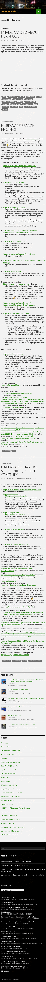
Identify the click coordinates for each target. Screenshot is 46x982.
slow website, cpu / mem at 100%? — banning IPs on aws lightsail (26, 698)
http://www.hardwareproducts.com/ (14, 403)
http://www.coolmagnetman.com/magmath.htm (18, 438)
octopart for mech (31, 139)
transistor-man (6, 875)
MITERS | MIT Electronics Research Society (15, 808)
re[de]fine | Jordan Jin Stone (10, 819)
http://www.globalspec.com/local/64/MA (16, 393)
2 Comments (32, 479)
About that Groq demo (8, 932)
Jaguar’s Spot (5, 777)
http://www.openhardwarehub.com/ (16, 544)
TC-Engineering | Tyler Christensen (13, 827)
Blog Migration (6, 912)
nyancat (6, 107)
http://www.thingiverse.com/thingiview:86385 (18, 575)
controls (30, 96)
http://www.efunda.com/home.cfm (17, 284)
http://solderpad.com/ (11, 513)
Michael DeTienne (7, 804)
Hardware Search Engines (18, 127)
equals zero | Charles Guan (10, 770)
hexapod (20, 101)
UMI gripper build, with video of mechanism (20, 707)
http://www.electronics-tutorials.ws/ (16, 313)
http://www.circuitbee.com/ (13, 529)
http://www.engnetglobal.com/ (14, 207)
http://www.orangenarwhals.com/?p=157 (19, 607)
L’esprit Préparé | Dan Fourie (10, 789)
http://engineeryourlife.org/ (11, 385)
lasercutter (15, 104)
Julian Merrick (5, 781)
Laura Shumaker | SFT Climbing (11, 793)
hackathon (7, 99)
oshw (25, 661)
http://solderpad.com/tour (15, 515)
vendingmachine (31, 107)
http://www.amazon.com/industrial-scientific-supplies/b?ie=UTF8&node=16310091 (20, 231)
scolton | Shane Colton (8, 823)
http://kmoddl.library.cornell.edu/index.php (19, 305)
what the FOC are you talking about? (13, 966)
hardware (29, 99)
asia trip (21, 96)
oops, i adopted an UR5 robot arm (20, 861)
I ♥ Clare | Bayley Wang (8, 773)
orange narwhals (8, 11)
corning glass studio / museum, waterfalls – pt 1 (21, 724)
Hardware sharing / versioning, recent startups (20, 471)
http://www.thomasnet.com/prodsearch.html (19, 166)
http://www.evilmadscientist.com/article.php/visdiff (22, 490)
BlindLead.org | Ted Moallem (10, 750)
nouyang (21, 40)
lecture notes (27, 104)
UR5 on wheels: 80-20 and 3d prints (18, 689)
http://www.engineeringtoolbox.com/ (17, 303)
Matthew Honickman (8, 800)
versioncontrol (35, 661)
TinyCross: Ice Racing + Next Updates (14, 907)
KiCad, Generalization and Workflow (13, 961)
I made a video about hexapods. (20, 34)
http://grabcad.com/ (8, 581)
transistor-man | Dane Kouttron (11, 831)
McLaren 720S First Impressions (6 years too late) (17, 927)
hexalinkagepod (8, 101)
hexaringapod (30, 101)
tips (21, 107)
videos (5, 109)
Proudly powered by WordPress (10, 979)
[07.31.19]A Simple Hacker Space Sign (13, 951)
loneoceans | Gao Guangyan (10, 796)
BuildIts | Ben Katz (7, 754)
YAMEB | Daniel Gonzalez (9, 835)
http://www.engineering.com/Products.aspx (19, 254)
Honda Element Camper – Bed (11, 946)
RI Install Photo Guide (8, 936)
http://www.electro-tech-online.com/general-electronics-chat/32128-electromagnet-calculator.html (22, 433)
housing (5, 104)
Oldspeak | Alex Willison (9, 816)
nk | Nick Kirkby (6, 812)
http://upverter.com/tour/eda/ (16, 496)
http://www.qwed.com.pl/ (24, 436)
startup (14, 107)
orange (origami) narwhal (15, 715)
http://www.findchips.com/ (13, 354)
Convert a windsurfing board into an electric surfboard (19, 917)
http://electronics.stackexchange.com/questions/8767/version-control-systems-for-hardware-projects (23, 613)
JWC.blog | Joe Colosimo (9, 785)
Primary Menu (43, 11)
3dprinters (12, 96)
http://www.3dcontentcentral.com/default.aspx (18, 585)
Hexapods (5, 28)
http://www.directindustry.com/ (15, 241)
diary (39, 96)
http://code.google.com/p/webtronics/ (15, 655)
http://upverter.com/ (10, 494)
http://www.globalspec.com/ (13, 182)
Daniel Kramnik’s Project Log (10, 762)
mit (36, 104)
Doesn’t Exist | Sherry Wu (9, 766)
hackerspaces (18, 99)
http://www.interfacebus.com (14, 271)
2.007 (4, 96)
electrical (6, 661)
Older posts (5, 971)
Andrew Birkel (5, 747)
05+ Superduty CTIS (8, 941)
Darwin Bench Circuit (8, 897)
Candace (4, 758)
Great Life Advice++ (8, 956)
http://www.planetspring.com (12, 407)
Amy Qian (4, 743)
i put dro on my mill (7, 902)
